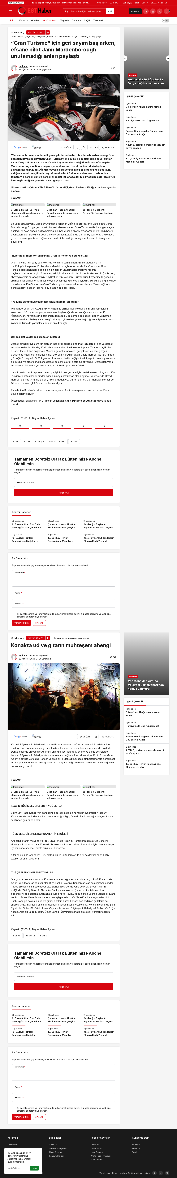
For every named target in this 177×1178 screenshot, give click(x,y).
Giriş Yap (39, 623)
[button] (153, 11)
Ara (110, 11)
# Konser (30, 936)
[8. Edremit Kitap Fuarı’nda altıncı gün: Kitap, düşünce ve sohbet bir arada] (28, 210)
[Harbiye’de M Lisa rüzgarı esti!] (146, 119)
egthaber (23, 66)
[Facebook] (154, 1173)
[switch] (165, 20)
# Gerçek (39, 442)
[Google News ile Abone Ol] (20, 147)
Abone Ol (135, 11)
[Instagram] (167, 1173)
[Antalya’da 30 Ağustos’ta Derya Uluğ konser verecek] (146, 58)
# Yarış (74, 442)
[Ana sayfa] (11, 20)
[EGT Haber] (34, 11)
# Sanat (44, 936)
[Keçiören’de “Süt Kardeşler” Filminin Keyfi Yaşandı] (99, 537)
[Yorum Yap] (83, 147)
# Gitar (16, 936)
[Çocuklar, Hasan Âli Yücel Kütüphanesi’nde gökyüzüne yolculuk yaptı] (63, 210)
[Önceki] (26, 3)
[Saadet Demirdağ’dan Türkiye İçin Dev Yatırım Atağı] (146, 131)
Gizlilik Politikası (13, 1168)
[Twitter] (161, 1173)
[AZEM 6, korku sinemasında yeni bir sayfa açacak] (146, 145)
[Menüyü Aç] (10, 11)
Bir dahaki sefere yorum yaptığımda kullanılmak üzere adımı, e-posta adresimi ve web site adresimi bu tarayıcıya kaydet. (63, 615)
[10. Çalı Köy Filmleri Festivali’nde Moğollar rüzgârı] (28, 537)
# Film (27, 442)
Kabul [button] (34, 1168)
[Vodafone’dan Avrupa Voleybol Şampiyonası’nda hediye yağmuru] (146, 663)
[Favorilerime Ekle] (77, 147)
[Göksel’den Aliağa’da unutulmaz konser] (146, 107)
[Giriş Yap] (159, 11)
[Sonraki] (29, 3)
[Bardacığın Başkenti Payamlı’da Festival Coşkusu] (99, 210)
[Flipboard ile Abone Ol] (36, 147)
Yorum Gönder (21, 623)
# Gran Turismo (57, 442)
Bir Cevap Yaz (20, 558)
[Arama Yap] (146, 11)
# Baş (16, 442)
